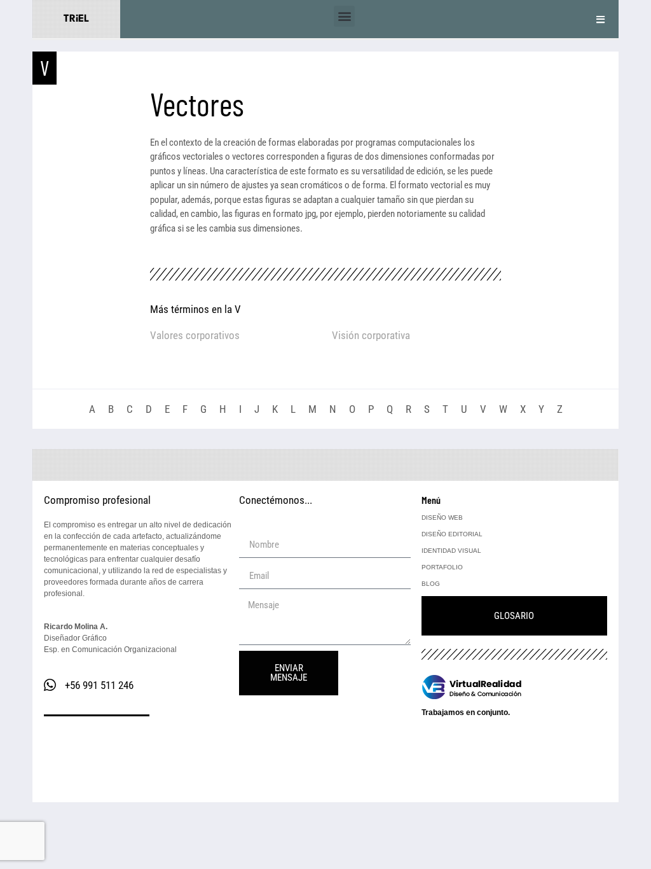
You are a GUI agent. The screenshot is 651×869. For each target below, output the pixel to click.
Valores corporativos (195, 335)
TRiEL (76, 19)
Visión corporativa (371, 335)
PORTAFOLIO (442, 567)
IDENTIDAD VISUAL (451, 550)
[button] (344, 16)
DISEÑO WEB (442, 517)
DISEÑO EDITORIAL (452, 534)
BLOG (430, 583)
